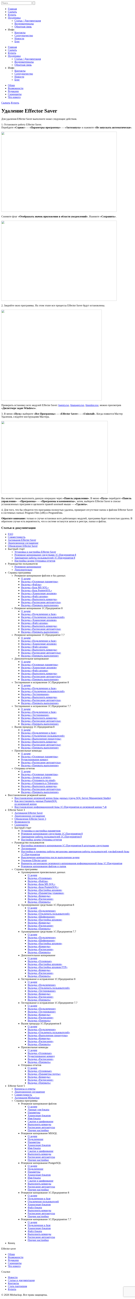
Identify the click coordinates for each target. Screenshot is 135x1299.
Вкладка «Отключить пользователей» (49, 913)
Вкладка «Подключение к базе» (39, 614)
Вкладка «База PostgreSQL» (36, 590)
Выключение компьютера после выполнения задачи (50, 857)
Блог (17, 41)
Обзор (11, 85)
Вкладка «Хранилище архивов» (39, 593)
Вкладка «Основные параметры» (39, 581)
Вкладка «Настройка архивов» (45, 890)
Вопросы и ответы (24, 1088)
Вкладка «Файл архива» (34, 596)
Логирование (28, 848)
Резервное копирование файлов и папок (43, 866)
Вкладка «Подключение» (42, 910)
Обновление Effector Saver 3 (30, 818)
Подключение (35, 1139)
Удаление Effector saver (34, 860)
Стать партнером (17, 1286)
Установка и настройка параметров (41, 830)
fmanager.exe (77, 405)
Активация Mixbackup (27, 1097)
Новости (19, 38)
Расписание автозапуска (41, 1127)
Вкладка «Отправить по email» (38, 780)
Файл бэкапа (35, 1207)
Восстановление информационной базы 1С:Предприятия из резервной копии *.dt (60, 807)
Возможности (15, 88)
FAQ (10, 534)
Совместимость (16, 537)
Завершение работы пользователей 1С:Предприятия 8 (44, 557)
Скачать (12, 11)
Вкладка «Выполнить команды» (39, 599)
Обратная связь (23, 26)
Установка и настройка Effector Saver (35, 551)
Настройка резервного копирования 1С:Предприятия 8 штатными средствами (65, 845)
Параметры (34, 1112)
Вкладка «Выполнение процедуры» (41, 738)
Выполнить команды (39, 1124)
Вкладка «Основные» (40, 878)
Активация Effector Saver (22, 540)
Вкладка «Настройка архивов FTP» (48, 967)
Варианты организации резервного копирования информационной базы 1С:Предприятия (71, 863)
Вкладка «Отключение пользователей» (43, 617)
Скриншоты (15, 94)
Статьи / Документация (27, 20)
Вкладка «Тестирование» (35, 694)
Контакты (20, 32)
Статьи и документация (21, 1280)
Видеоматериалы (24, 23)
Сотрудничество (23, 35)
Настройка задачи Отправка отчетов (34, 560)
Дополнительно (23, 569)
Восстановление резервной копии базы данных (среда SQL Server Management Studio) (62, 798)
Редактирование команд (34, 759)
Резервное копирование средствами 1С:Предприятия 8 (45, 554)
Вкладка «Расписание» (41, 899)
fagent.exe (63, 405)
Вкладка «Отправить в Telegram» (39, 783)
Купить (12, 14)
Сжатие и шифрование (40, 1121)
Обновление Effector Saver (23, 546)
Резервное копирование (27, 566)
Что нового (14, 97)
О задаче (26, 578)
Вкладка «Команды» (39, 896)
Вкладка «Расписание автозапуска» (41, 602)
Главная (12, 8)
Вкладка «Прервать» (39, 901)
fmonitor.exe (91, 405)
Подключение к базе (39, 1198)
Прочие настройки (38, 1130)
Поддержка (14, 17)
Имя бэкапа (34, 1118)
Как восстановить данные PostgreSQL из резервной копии (35, 802)
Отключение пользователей (43, 1201)
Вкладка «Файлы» (31, 584)
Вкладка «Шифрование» (41, 916)
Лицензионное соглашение (23, 543)
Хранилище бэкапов (39, 1115)
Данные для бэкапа (38, 1109)
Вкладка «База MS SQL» (35, 587)
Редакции (13, 91)
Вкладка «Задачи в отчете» (36, 777)
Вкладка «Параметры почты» (44, 1074)
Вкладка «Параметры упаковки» (46, 893)
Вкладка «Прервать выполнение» (40, 605)
